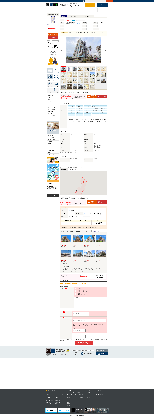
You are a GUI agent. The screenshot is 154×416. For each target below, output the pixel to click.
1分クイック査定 (90, 4)
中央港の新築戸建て (65, 269)
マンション (56, 86)
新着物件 (69, 395)
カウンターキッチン (79, 397)
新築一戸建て (50, 86)
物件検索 (51, 9)
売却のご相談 (50, 152)
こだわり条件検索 (70, 392)
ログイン (88, 394)
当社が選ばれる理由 (50, 395)
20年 (99, 213)
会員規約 (88, 397)
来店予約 (48, 402)
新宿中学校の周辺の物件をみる (79, 271)
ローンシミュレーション (54, 43)
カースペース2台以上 (51, 117)
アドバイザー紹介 (51, 137)
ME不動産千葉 (63, 276)
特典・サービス (50, 145)
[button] (83, 182)
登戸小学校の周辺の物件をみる (67, 271)
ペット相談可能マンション (80, 399)
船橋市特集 (69, 405)
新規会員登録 (104, 4)
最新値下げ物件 (50, 111)
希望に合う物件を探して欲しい (82, 291)
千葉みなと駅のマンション (88, 268)
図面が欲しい (79, 293)
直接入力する (73, 210)
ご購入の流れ (50, 148)
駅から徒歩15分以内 (51, 115)
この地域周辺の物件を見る (70, 23)
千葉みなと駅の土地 (98, 268)
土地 (50, 92)
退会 (87, 399)
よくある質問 (50, 141)
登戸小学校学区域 (64, 169)
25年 (94, 213)
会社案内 (56, 397)
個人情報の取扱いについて (101, 394)
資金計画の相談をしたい (81, 294)
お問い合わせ (102, 9)
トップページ (48, 392)
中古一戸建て (56, 92)
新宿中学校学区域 (73, 169)
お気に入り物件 (96, 231)
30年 (90, 213)
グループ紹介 (57, 399)
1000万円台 (50, 97)
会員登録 (88, 392)
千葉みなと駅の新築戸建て (66, 268)
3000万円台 (50, 101)
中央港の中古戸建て (74, 269)
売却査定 (56, 403)
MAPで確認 (78, 23)
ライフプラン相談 (51, 150)
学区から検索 (69, 394)
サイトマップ (98, 392)
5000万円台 (50, 104)
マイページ (89, 395)
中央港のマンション (83, 269)
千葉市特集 (69, 403)
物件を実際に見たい (80, 288)
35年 (86, 213)
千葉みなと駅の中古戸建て (77, 268)
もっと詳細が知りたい (80, 290)
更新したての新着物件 (51, 109)
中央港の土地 (90, 269)
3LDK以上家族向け (51, 113)
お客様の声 (49, 143)
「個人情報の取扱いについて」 (80, 339)
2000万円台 (50, 99)
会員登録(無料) (64, 227)
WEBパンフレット (51, 154)
